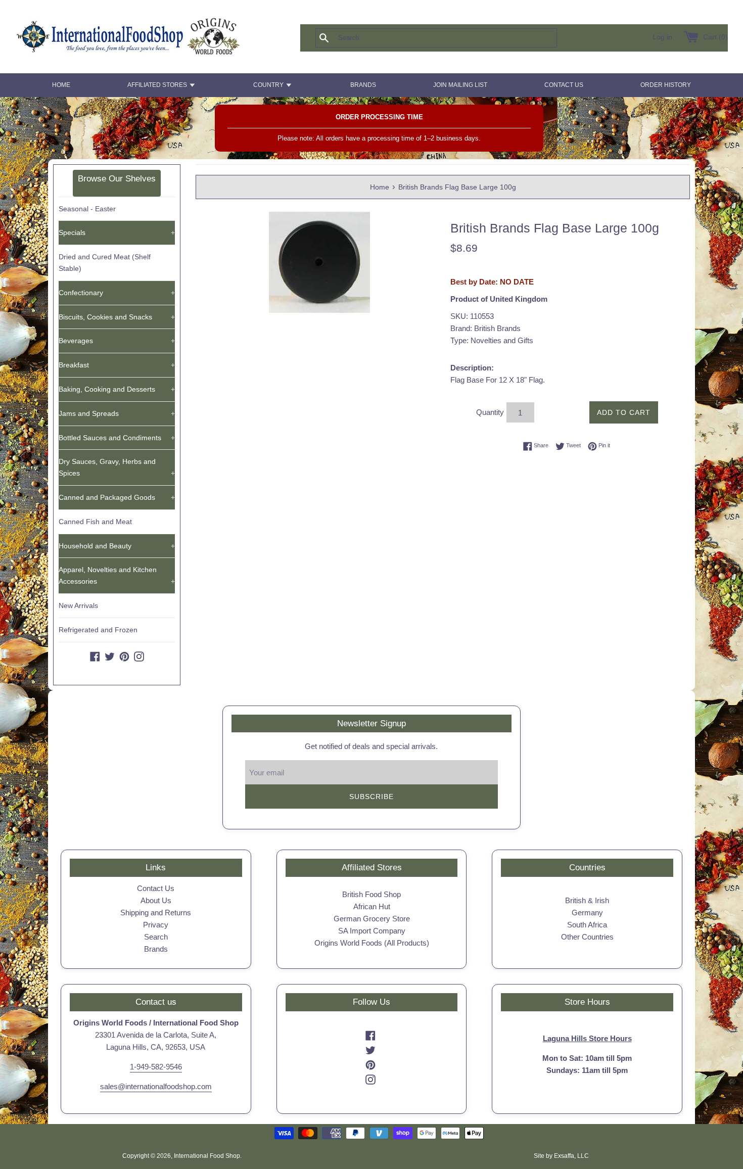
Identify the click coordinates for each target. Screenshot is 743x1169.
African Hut (371, 906)
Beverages (117, 341)
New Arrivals (78, 605)
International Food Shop (207, 1155)
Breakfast (117, 365)
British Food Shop (371, 894)
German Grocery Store (372, 918)
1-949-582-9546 (156, 1066)
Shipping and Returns (155, 912)
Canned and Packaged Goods (117, 497)
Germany (587, 912)
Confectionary (117, 293)
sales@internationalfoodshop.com (156, 1086)
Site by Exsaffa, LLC (561, 1155)
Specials (117, 232)
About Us (156, 900)
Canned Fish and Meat (95, 522)
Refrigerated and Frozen (98, 630)
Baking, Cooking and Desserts (117, 389)
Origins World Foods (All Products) (371, 943)
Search (156, 936)
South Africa (587, 924)
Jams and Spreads (117, 413)
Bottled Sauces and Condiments (117, 438)
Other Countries (587, 936)
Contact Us (155, 888)
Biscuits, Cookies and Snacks (117, 317)
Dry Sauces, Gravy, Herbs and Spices (117, 467)
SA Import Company (371, 930)
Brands (156, 949)
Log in (662, 37)
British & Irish (587, 900)
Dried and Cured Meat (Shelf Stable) (105, 262)
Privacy (155, 924)
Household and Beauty (117, 546)
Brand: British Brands (485, 328)
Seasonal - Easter (87, 209)
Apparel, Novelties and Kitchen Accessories (117, 575)
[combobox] (453, 38)
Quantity (490, 412)
